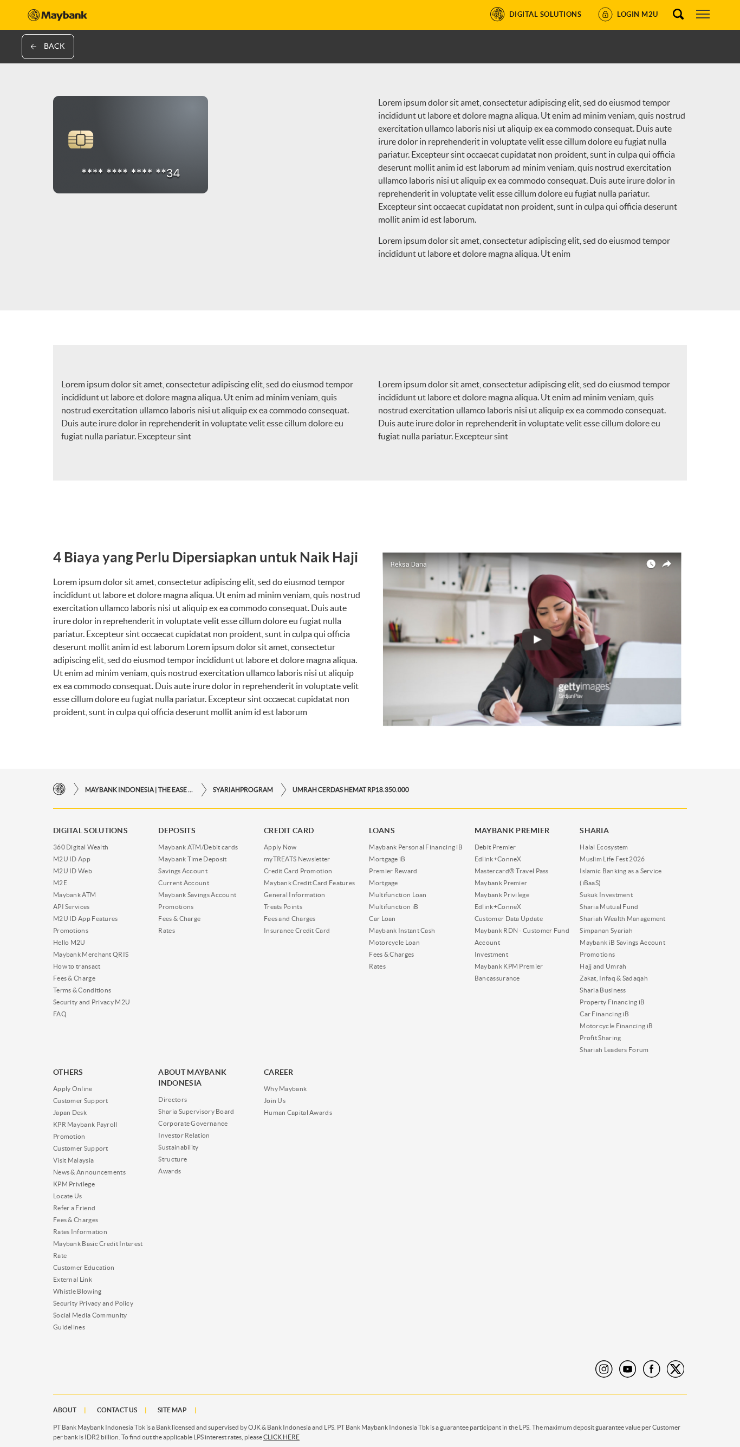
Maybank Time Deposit (192, 858)
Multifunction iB (393, 906)
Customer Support (80, 1100)
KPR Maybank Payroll (85, 1124)
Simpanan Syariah (606, 930)
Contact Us (117, 1409)
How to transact (77, 966)
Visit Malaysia (73, 1160)
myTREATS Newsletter (297, 858)
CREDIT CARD (289, 830)
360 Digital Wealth (80, 847)
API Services (71, 906)
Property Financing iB (612, 1001)
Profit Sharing (600, 1037)
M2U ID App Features (85, 918)
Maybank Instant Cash (402, 930)
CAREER (279, 1072)
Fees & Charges (391, 954)
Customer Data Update (509, 918)
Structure (172, 1159)
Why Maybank (285, 1088)
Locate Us (67, 1195)
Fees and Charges (290, 918)
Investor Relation (184, 1135)
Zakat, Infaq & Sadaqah (614, 978)
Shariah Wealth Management (623, 918)
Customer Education (83, 1267)
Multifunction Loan (397, 894)
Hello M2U (69, 942)
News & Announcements (89, 1172)
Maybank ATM (74, 894)
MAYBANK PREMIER (512, 830)
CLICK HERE (281, 1436)
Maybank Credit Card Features (309, 882)
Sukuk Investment (606, 894)
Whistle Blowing (77, 1291)
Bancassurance (497, 978)
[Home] (59, 789)
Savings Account (182, 870)
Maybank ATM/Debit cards (198, 847)
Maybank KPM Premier (509, 966)
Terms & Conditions (82, 990)
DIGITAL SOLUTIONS (90, 830)
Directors (172, 1099)
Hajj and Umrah (603, 966)
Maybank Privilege (502, 894)
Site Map (172, 1409)
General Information (295, 894)
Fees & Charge (74, 978)
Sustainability (178, 1147)
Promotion (69, 1136)
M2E (60, 882)
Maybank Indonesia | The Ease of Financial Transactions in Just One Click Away (139, 789)
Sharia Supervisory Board (196, 1111)
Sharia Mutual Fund (609, 906)
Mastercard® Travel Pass (512, 870)
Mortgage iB (387, 858)
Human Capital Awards (298, 1112)
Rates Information (80, 1231)
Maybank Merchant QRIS (90, 954)
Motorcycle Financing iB (616, 1025)
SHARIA (594, 830)
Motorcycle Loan (394, 942)
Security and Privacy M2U (91, 1001)
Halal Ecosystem (604, 847)
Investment (491, 954)
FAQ (60, 1013)
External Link (72, 1279)
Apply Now (280, 847)
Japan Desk (70, 1112)
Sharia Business (603, 990)
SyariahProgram (243, 789)
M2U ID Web (72, 870)
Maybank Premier (501, 882)
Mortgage (383, 882)
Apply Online (73, 1088)
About (64, 1409)
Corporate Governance (193, 1123)
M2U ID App (71, 858)
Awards (169, 1171)
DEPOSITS (176, 830)
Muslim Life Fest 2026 (612, 858)
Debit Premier (495, 847)
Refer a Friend (74, 1207)
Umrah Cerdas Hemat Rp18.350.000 (351, 789)
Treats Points (283, 906)
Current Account (183, 882)
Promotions (70, 930)
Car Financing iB (604, 1013)
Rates (166, 930)
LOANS (382, 830)
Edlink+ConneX (498, 858)
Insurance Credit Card (297, 930)
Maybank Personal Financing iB (416, 847)
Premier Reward (393, 870)
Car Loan (382, 918)
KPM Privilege (74, 1184)
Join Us (274, 1100)
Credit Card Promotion (298, 870)
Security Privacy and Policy (93, 1303)
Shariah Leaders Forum (614, 1049)
